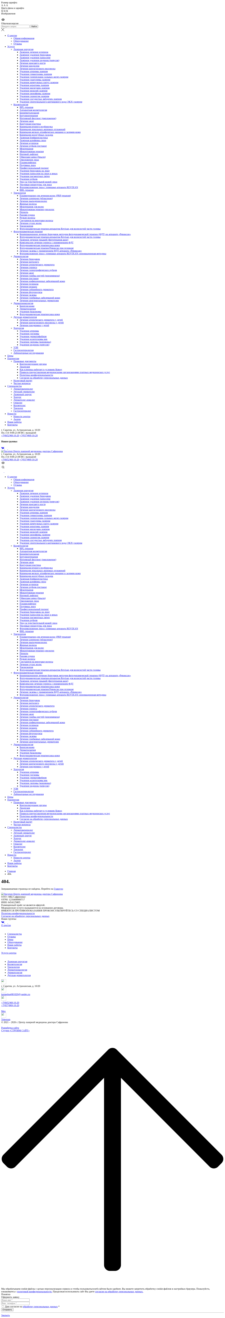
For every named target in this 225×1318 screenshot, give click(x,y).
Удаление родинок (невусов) (34, 344)
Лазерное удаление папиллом (35, 57)
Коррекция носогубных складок (36, 135)
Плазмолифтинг (28, 162)
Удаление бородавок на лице (35, 170)
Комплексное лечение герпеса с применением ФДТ (46, 242)
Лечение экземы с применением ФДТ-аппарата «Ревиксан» (51, 251)
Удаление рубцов (29, 179)
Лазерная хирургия (23, 49)
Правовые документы (24, 361)
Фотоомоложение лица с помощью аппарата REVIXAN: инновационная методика (63, 253)
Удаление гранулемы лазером (35, 79)
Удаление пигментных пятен (35, 176)
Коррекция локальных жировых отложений (42, 129)
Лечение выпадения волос (33, 201)
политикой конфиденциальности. (34, 1291)
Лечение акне (27, 121)
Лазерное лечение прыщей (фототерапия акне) (44, 239)
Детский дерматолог (24, 391)
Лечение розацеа (28, 286)
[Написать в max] (2, 471)
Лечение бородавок (30, 259)
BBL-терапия (27, 190)
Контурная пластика (30, 124)
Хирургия (18, 328)
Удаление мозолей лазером (33, 90)
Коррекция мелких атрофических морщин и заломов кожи (50, 132)
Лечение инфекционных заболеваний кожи (42, 281)
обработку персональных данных (40, 1306)
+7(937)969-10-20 (29, 435)
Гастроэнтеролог (22, 411)
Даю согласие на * (32, 1306)
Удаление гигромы (29, 333)
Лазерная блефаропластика (34, 137)
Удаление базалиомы (30, 311)
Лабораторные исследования (28, 353)
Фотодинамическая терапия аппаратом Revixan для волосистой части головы (60, 228)
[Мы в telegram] (6, 448)
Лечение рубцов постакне (33, 146)
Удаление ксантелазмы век (33, 339)
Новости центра (21, 416)
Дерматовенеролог (23, 389)
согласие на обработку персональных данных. (119, 1291)
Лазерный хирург (22, 394)
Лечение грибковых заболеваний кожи (40, 297)
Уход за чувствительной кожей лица (38, 182)
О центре (12, 35)
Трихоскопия (26, 226)
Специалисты (14, 386)
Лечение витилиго (29, 262)
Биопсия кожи (27, 306)
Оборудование (21, 41)
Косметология (20, 104)
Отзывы (17, 43)
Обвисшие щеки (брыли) (33, 157)
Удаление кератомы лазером (34, 85)
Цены (10, 355)
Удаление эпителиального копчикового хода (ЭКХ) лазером (51, 101)
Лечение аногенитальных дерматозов (39, 300)
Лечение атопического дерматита (37, 264)
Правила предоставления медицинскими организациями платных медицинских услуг (65, 372)
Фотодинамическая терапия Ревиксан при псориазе (47, 248)
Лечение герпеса (28, 267)
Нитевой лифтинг (29, 154)
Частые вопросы (22, 383)
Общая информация (23, 38)
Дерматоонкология (23, 303)
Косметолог (19, 405)
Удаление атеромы (29, 331)
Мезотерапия (26, 148)
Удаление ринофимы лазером (35, 93)
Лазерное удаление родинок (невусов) (39, 60)
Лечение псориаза (29, 284)
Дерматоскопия (28, 308)
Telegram (5, 1019)
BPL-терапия (26, 107)
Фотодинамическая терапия (28, 231)
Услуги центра (8, 953)
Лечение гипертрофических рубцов (38, 270)
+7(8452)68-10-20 (10, 435)
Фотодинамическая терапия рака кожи (40, 245)
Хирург (17, 397)
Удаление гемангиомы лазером (36, 74)
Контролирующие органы (33, 364)
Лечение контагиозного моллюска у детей (42, 322)
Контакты (12, 424)
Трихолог (18, 408)
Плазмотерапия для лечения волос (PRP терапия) (45, 195)
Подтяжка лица (28, 165)
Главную (58, 889)
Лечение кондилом (29, 66)
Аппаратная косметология (33, 110)
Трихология (19, 193)
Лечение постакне (29, 278)
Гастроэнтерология (23, 350)
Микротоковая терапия (32, 151)
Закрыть (5, 1315)
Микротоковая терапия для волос (37, 209)
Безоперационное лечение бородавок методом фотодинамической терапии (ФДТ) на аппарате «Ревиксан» (75, 234)
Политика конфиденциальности (36, 375)
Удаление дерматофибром (33, 336)
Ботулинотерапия (29, 115)
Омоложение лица (29, 159)
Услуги (11, 46)
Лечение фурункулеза (31, 292)
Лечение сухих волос (31, 223)
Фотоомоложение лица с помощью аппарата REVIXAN (49, 187)
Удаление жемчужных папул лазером (39, 82)
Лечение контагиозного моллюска (37, 68)
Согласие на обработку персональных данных (44, 378)
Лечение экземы (28, 295)
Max (3, 1011)
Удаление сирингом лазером (34, 96)
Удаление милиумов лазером (35, 88)
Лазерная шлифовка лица (33, 140)
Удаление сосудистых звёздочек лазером (41, 99)
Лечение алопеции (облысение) (36, 198)
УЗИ (15, 347)
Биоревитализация (29, 112)
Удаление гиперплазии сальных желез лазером (44, 77)
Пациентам (13, 358)
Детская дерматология (25, 317)
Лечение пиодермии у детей (34, 325)
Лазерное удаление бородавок (35, 55)
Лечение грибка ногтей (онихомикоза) (40, 275)
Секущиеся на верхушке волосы (36, 220)
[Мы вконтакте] (3, 448)
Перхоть (24, 212)
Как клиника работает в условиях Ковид (41, 369)
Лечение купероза (29, 143)
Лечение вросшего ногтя (32, 63)
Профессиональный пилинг (34, 168)
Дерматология (20, 256)
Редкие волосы (27, 217)
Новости (11, 413)
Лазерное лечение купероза (34, 52)
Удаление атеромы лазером (34, 71)
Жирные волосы (28, 204)
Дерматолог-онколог (24, 400)
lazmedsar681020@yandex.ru (15, 994)
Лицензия (25, 366)
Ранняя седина (27, 215)
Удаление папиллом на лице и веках (39, 173)
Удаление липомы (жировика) (35, 342)
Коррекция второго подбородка (36, 126)
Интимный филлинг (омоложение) (38, 118)
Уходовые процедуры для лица (36, 184)
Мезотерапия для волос (32, 206)
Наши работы (14, 422)
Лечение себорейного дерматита (37, 289)
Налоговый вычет (22, 380)
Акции (17, 419)
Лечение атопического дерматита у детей (41, 320)
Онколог (17, 402)
